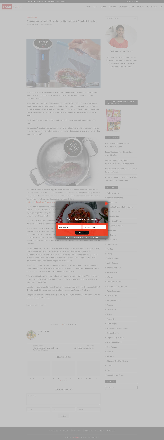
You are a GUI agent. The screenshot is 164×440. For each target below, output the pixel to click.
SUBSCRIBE (82, 233)
